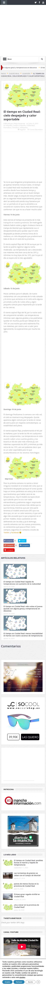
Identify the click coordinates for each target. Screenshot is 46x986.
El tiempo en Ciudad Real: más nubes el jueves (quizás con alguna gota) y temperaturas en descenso (23, 572)
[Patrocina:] (23, 764)
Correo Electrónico (36, 93)
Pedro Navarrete (19, 87)
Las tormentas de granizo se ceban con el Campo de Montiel (27, 837)
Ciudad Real (30, 89)
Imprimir (23, 93)
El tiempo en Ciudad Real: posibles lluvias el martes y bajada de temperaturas (28, 825)
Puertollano (7, 91)
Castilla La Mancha (19, 89)
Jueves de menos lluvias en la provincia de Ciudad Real (26, 848)
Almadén (9, 89)
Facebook (15, 496)
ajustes (22, 977)
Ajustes (30, 982)
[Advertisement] (23, 110)
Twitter (6, 496)
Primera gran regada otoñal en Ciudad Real (27, 858)
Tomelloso (15, 91)
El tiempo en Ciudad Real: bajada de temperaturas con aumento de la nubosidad (22, 546)
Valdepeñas (24, 91)
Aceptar (7, 982)
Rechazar (19, 982)
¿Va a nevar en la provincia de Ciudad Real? (26, 869)
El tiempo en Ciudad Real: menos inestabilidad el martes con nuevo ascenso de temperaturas (23, 597)
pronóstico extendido (23, 653)
